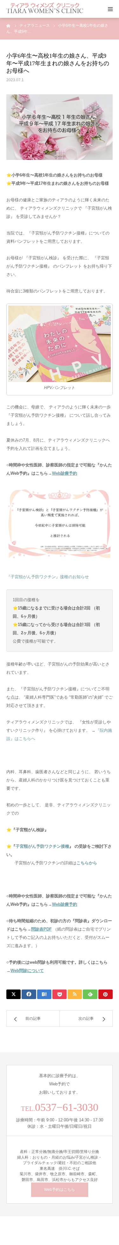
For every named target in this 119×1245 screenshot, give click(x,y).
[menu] (110, 9)
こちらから (86, 862)
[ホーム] (8, 25)
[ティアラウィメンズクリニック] (44, 9)
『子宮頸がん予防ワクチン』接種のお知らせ (47, 576)
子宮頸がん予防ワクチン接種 (42, 846)
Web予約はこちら (59, 1189)
